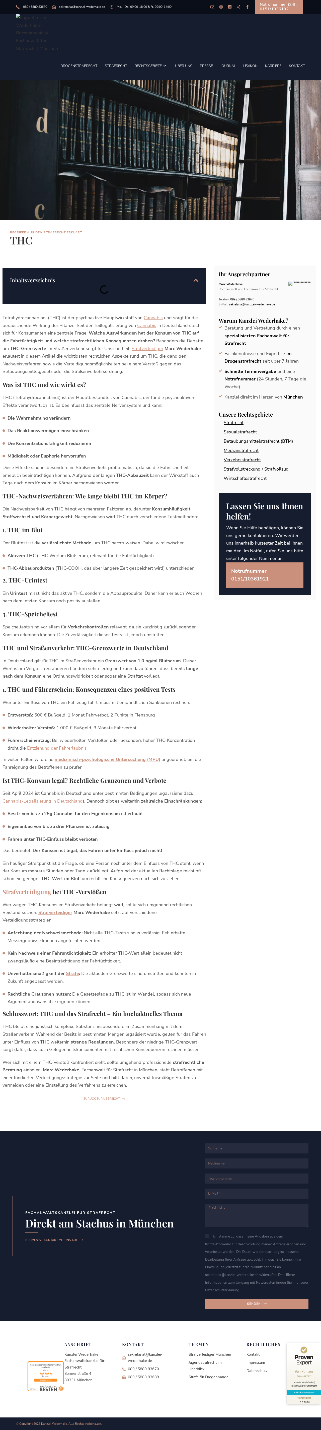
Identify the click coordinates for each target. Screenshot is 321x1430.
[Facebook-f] (247, 7)
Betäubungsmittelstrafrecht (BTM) (258, 441)
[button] (196, 280)
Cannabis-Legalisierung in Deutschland (43, 801)
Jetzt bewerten (45, 1380)
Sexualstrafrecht (240, 432)
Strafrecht (234, 423)
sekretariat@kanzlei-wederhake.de (252, 304)
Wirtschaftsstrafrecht (245, 478)
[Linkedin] (230, 7)
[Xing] (238, 7)
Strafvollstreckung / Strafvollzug (256, 469)
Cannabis (153, 318)
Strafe (72, 973)
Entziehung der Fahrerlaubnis (57, 748)
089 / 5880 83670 (242, 299)
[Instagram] (221, 7)
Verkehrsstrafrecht (242, 460)
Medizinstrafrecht (241, 450)
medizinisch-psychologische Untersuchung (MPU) (107, 759)
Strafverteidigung (27, 892)
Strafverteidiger (147, 349)
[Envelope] (212, 7)
